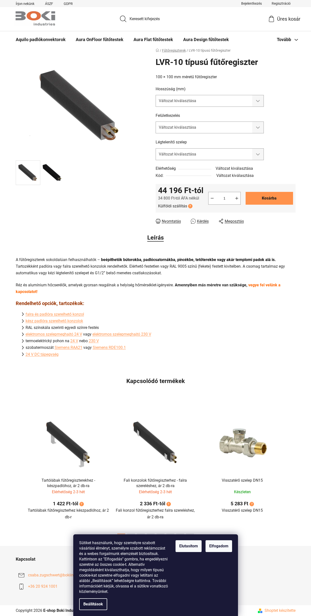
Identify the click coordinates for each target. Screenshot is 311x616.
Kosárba (269, 198)
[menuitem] (41, 39)
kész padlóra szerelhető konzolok (54, 321)
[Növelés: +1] (236, 198)
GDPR (68, 4)
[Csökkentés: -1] (212, 198)
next (292, 471)
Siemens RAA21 (68, 347)
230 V (94, 341)
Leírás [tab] (155, 237)
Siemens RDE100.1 (109, 347)
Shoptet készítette (280, 610)
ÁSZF (49, 4)
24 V (74, 341)
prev (20, 471)
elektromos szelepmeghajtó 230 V (121, 334)
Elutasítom (188, 546)
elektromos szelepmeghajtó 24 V (54, 334)
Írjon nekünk (25, 4)
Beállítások (93, 604)
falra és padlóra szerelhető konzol (55, 314)
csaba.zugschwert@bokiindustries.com (62, 575)
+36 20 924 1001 (43, 586)
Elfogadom (218, 546)
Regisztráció (281, 3)
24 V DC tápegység (42, 354)
